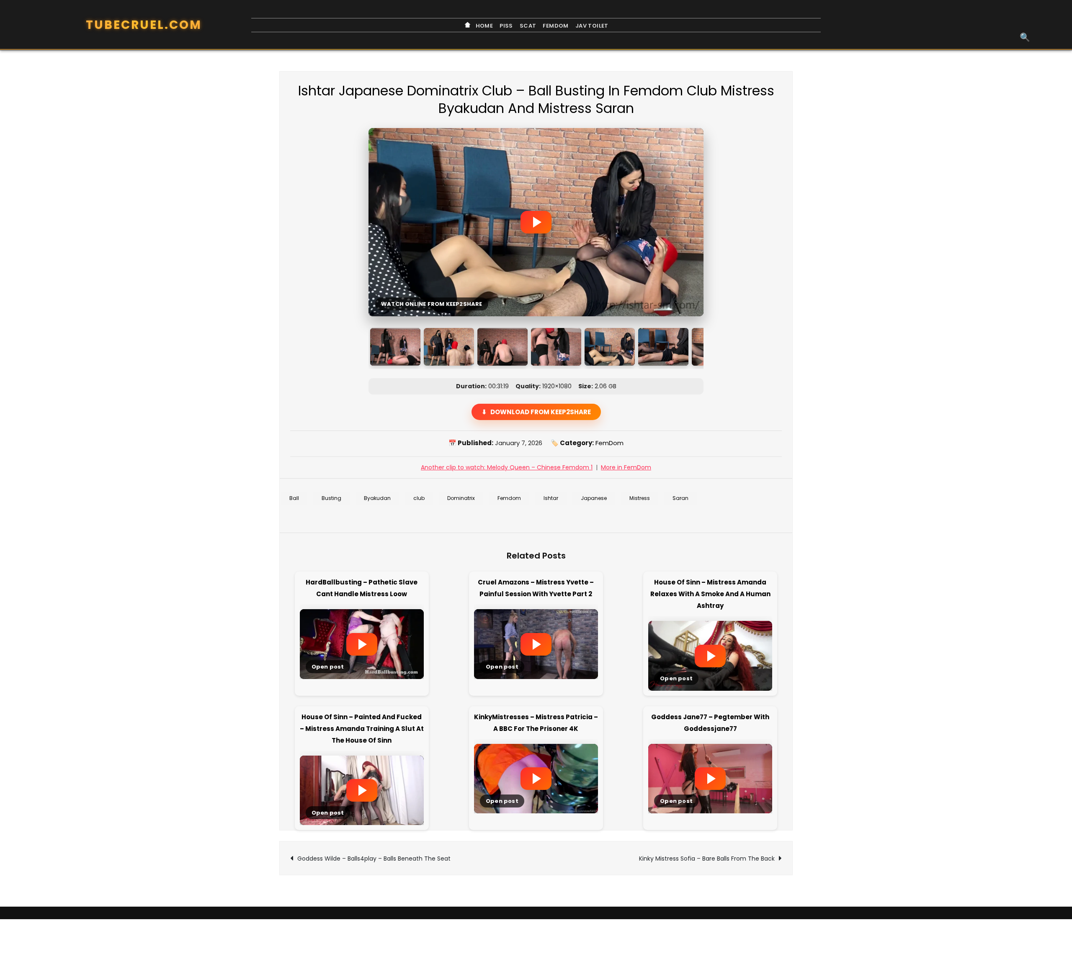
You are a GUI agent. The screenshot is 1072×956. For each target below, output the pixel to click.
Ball (294, 498)
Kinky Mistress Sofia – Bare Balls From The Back (707, 858)
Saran (680, 498)
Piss (506, 26)
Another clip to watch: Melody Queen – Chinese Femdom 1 (507, 467)
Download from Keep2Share (540, 412)
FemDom (555, 26)
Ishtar (551, 498)
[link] (362, 641)
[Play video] (536, 222)
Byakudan (377, 498)
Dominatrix (461, 498)
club (419, 498)
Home (483, 26)
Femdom (509, 498)
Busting (331, 498)
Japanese (594, 498)
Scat (528, 26)
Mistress (639, 498)
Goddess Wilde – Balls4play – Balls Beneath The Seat (374, 858)
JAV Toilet (591, 26)
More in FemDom (626, 467)
